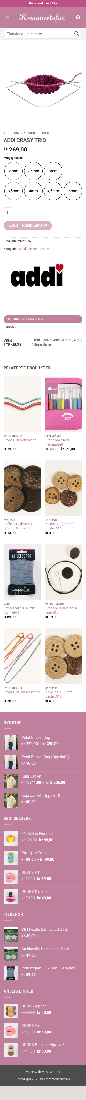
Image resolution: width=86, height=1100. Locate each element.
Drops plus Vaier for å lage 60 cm (61, 610)
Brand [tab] (11, 327)
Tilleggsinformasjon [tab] (24, 319)
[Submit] (76, 33)
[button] (8, 17)
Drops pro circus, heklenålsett (57, 442)
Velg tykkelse (13, 158)
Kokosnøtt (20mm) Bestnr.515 (59, 694)
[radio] (13, 171)
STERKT (55, 1072)
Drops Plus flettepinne (20, 440)
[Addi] (37, 275)
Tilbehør (11, 133)
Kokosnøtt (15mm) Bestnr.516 (59, 526)
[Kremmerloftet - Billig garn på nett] (43, 17)
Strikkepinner (36, 133)
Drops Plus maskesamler (22, 692)
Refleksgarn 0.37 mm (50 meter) (19, 610)
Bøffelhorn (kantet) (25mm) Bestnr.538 (18, 526)
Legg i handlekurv (27, 225)
